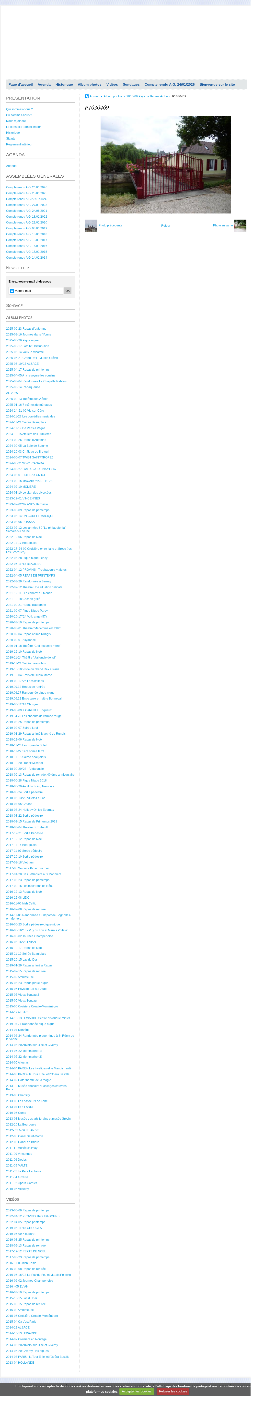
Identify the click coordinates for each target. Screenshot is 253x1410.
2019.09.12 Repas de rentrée (25, 687)
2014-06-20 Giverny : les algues (27, 1351)
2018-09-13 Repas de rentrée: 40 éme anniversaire (40, 774)
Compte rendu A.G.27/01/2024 (26, 199)
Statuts (10, 138)
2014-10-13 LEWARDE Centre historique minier (38, 1018)
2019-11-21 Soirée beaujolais (26, 663)
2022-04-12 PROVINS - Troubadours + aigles (36, 569)
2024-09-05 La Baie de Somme (27, 445)
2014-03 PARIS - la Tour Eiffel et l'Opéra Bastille (37, 1074)
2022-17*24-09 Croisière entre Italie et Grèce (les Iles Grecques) (39, 550)
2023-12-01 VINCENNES (23, 498)
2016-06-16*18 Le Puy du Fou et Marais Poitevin (38, 1275)
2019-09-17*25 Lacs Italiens (25, 681)
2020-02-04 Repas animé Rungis (28, 634)
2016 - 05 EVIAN (17, 1286)
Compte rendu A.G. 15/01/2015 (26, 252)
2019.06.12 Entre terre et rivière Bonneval (34, 698)
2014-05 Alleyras (17, 1062)
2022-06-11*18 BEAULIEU (24, 564)
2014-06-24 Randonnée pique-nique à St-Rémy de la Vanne (40, 1037)
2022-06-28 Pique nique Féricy (26, 558)
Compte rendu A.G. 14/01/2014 (26, 257)
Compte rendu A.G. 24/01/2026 (170, 84)
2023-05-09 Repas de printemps (27, 1210)
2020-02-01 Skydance (21, 640)
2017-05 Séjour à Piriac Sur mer (27, 868)
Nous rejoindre (16, 121)
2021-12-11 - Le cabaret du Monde (29, 593)
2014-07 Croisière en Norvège (26, 1339)
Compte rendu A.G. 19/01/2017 (26, 240)
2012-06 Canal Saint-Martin (24, 1136)
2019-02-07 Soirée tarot (22, 728)
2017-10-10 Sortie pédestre (24, 856)
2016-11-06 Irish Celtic (21, 903)
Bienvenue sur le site (217, 84)
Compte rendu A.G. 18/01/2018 (26, 234)
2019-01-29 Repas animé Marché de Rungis (36, 733)
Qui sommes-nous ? (19, 109)
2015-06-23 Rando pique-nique (27, 983)
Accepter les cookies (137, 1391)
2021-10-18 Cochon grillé (23, 599)
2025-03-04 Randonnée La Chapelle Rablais (36, 381)
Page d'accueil (21, 84)
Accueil (94, 96)
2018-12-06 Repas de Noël (24, 739)
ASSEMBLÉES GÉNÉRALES (35, 176)
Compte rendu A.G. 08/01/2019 (26, 228)
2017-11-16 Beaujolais (21, 845)
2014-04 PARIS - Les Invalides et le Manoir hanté (38, 1068)
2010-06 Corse (16, 1113)
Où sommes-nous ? (19, 115)
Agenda (44, 84)
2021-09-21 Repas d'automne (26, 605)
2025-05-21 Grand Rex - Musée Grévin (32, 358)
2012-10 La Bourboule (21, 1124)
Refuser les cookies (173, 1391)
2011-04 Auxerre (17, 1177)
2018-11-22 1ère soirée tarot (25, 751)
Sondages (131, 84)
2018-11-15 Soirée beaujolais (26, 757)
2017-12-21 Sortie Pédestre (24, 833)
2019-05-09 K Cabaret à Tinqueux (29, 710)
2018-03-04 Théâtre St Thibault (27, 827)
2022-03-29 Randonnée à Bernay (28, 581)
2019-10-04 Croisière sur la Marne (29, 675)
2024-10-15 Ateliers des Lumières (28, 434)
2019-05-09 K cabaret (20, 1234)
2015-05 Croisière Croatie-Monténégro (32, 1006)
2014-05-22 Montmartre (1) (24, 1051)
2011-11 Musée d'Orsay (21, 1148)
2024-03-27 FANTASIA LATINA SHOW (31, 469)
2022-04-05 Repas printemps (25, 1222)
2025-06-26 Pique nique (22, 340)
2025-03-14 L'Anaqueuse (23, 387)
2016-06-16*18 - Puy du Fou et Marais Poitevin (37, 930)
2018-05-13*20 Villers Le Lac (25, 798)
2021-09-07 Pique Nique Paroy (27, 610)
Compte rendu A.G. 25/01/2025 (26, 193)
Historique (64, 84)
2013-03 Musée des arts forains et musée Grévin (38, 1118)
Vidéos (112, 84)
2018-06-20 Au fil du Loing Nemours (30, 786)
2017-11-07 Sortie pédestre (24, 850)
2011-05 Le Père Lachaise (23, 1171)
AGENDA (15, 154)
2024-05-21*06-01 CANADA (25, 463)
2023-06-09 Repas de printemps (27, 510)
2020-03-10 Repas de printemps (27, 622)
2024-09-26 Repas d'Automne (26, 440)
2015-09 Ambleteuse (20, 977)
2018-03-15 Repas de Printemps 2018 (31, 821)
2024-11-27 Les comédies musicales (30, 416)
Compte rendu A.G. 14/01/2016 (26, 246)
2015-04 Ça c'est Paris (21, 1321)
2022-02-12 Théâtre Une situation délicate (34, 587)
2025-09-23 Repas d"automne (26, 328)
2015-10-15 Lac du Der (21, 959)
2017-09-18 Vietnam (20, 862)
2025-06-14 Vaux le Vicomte (25, 352)
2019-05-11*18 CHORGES (24, 1228)
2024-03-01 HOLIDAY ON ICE (26, 475)
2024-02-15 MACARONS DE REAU (30, 481)
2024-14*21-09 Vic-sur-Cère (25, 410)
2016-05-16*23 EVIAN (21, 942)
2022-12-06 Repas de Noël (24, 537)
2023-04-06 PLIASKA (20, 522)
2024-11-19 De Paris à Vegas (25, 428)
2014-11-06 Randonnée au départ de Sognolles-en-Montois (38, 916)
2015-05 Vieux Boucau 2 (22, 994)
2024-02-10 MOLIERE (21, 486)
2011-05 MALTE (16, 1165)
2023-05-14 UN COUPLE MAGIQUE (30, 516)
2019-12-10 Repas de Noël (24, 651)
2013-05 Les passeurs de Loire (27, 1101)
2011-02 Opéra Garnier (21, 1183)
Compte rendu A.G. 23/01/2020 (26, 222)
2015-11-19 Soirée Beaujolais (26, 953)
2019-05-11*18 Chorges (22, 704)
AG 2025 (12, 393)
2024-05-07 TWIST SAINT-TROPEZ (29, 457)
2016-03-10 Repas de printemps (27, 1292)
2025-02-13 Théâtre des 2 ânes (27, 399)
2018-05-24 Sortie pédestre (24, 792)
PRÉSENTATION (23, 98)
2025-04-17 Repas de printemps (27, 369)
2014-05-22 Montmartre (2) (24, 1056)
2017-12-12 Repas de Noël (24, 839)
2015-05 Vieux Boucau (21, 1000)
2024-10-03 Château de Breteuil (27, 451)
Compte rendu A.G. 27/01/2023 (26, 205)
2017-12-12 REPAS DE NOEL (26, 1251)
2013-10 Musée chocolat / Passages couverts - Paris (37, 1087)
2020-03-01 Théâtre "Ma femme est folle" (33, 628)
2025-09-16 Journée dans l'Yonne (28, 334)
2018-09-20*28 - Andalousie (25, 769)
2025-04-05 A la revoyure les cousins (30, 375)
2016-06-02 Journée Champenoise (29, 936)
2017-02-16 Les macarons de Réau (30, 886)
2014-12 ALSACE (18, 1012)
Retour (165, 225)
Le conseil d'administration (24, 127)
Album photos (90, 84)
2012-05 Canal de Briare (22, 1142)
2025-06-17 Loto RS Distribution (27, 346)
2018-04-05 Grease (19, 804)
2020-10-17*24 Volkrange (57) (26, 616)
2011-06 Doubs (16, 1159)
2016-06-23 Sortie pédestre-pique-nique (33, 924)
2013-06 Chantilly (18, 1095)
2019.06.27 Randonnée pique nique (30, 692)
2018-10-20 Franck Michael (24, 763)
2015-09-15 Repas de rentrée (26, 971)
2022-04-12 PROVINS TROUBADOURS (32, 1216)
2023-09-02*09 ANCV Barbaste (27, 504)
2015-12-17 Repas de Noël (24, 948)
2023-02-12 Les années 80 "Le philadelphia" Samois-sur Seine (36, 529)
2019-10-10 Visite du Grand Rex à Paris (32, 669)
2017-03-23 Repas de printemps (27, 880)
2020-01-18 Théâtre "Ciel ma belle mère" (33, 646)
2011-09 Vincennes (19, 1154)
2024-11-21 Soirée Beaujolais (26, 422)
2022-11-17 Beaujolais (21, 543)
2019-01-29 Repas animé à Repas (29, 965)
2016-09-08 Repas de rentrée (26, 909)
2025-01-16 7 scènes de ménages (29, 404)
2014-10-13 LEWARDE (21, 1333)
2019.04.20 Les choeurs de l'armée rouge (34, 716)
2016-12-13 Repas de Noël (24, 891)
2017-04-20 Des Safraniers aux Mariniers (33, 874)
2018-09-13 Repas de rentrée (26, 1245)
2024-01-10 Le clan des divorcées (29, 492)
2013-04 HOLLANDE (20, 1107)
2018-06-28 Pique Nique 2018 (26, 780)
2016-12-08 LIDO (17, 897)
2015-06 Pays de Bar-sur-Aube (26, 989)
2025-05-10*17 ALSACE (22, 363)
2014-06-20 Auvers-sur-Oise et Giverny (32, 1045)
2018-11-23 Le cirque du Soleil (26, 745)
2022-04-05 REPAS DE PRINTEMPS (30, 575)
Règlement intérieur (19, 144)
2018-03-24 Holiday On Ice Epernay (30, 810)
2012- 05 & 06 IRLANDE (22, 1130)
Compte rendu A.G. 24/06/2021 (26, 211)
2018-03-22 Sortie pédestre (24, 815)
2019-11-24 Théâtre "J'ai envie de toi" (31, 657)
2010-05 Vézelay (17, 1189)
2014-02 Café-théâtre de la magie (28, 1080)
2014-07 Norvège (18, 1030)
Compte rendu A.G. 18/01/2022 (26, 216)
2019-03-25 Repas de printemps (27, 722)
